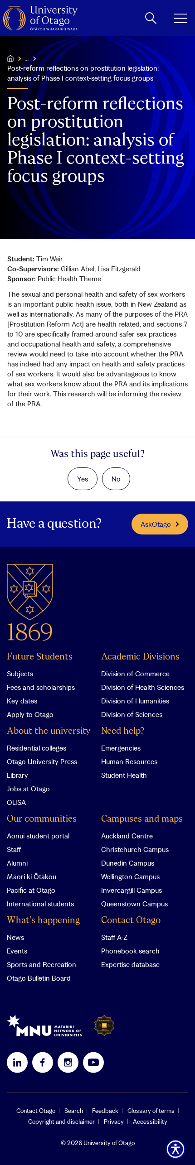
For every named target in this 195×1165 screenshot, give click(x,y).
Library (17, 775)
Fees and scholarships (41, 687)
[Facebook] (42, 1062)
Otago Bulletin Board (39, 978)
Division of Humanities (135, 700)
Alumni (17, 863)
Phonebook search (130, 950)
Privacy (114, 1121)
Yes (82, 478)
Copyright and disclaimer (61, 1121)
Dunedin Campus (127, 863)
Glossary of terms (151, 1110)
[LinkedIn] (17, 1062)
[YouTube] (93, 1062)
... (26, 58)
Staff (14, 849)
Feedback (105, 1110)
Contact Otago (131, 920)
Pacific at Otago (31, 890)
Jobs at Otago (28, 788)
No (116, 478)
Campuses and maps (142, 819)
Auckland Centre (127, 835)
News (15, 937)
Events (17, 950)
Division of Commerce (135, 673)
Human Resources (129, 761)
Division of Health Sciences (142, 687)
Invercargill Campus (131, 890)
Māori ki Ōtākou (31, 876)
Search (73, 1110)
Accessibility (150, 1121)
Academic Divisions (140, 657)
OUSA (16, 802)
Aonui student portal (38, 835)
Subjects (20, 673)
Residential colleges (36, 747)
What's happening (43, 920)
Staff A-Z (114, 937)
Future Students (40, 657)
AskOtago (156, 524)
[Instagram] (68, 1062)
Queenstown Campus (134, 903)
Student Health (124, 775)
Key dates (22, 700)
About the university (49, 731)
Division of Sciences (131, 714)
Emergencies (121, 747)
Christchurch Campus (135, 849)
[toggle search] (151, 18)
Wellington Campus (130, 876)
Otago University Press (42, 761)
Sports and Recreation (41, 964)
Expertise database (130, 964)
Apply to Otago (30, 714)
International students (40, 903)
